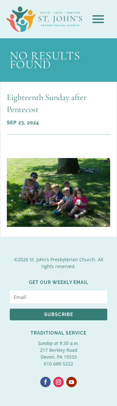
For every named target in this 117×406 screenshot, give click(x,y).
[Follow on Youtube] (71, 382)
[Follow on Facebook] (45, 382)
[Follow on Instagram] (58, 382)
